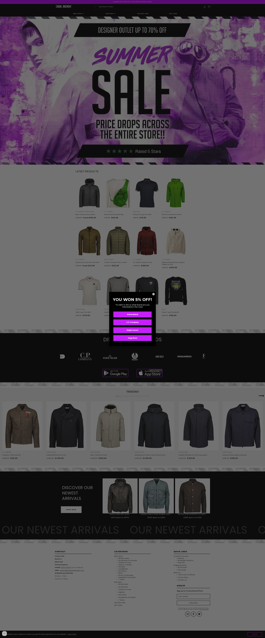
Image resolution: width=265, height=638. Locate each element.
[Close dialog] (153, 294)
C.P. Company (132, 322)
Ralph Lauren (132, 330)
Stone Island (132, 314)
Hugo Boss (132, 338)
